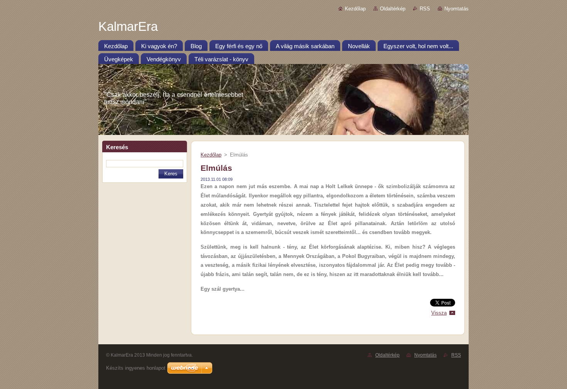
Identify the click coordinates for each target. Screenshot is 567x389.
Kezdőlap (355, 9)
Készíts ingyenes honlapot (135, 368)
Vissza (439, 313)
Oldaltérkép (392, 9)
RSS (425, 9)
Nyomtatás (456, 9)
